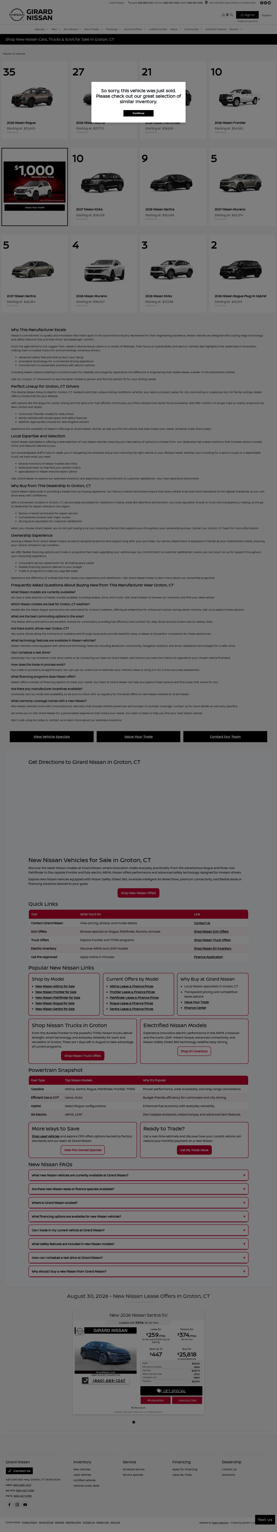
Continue (138, 113)
